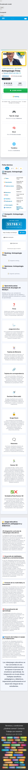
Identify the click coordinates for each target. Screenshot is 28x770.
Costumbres (9, 755)
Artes (3, 737)
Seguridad (20, 747)
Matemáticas (6, 745)
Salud (13, 747)
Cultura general (18, 755)
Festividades (7, 760)
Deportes (23, 737)
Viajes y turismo (21, 767)
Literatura (21, 742)
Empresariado (21, 757)
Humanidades (8, 762)
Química (7, 747)
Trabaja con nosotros (14, 731)
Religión (5, 767)
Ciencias (16, 737)
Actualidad (13, 750)
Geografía (10, 740)
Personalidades (14, 764)
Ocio (22, 762)
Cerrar (2, 7)
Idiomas (24, 740)
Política (22, 764)
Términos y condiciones (14, 726)
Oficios (5, 764)
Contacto (21, 728)
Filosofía (15, 760)
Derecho (6, 757)
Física (3, 740)
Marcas (16, 762)
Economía (12, 757)
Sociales (12, 767)
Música (23, 745)
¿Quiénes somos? (10, 728)
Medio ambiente (15, 745)
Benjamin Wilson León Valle (11, 73)
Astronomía (9, 752)
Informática (7, 742)
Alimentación (22, 750)
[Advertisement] (14, 34)
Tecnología (5, 750)
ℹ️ (7, 168)
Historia (17, 740)
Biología (10, 737)
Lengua (14, 742)
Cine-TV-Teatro (18, 752)
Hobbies (22, 760)
